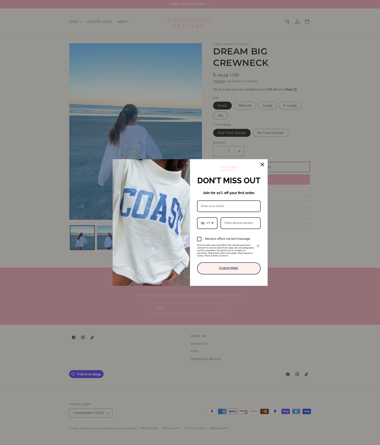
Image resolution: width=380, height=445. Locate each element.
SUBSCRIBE (228, 268)
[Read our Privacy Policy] (258, 246)
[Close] (262, 164)
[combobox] (207, 223)
